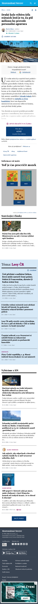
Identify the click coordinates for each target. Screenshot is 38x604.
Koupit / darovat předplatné (10, 577)
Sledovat (13, 72)
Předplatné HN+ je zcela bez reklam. (27, 212)
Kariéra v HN (5, 569)
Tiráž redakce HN (7, 563)
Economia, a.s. (14, 534)
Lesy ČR (18, 264)
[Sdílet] (32, 10)
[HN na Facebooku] (16, 544)
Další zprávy (19, 518)
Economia (5, 566)
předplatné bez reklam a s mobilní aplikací (23, 139)
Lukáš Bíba (31, 60)
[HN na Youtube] (27, 544)
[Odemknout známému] (36, 10)
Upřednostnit (26, 72)
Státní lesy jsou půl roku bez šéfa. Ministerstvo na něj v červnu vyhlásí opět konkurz (18, 236)
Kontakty (4, 560)
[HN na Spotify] (24, 544)
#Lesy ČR (6, 151)
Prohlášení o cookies (21, 563)
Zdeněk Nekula (25, 96)
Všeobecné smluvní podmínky (23, 569)
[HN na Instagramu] (18, 544)
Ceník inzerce (6, 572)
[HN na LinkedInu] (21, 544)
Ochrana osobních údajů (22, 560)
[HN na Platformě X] (13, 544)
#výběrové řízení (22, 151)
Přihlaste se (26, 146)
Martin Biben (10, 29)
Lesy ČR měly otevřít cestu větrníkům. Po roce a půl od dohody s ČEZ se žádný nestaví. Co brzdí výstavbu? (18, 324)
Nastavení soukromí (20, 566)
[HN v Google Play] (8, 553)
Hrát (12, 184)
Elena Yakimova (12, 450)
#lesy (13, 151)
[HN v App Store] (21, 553)
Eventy (4, 580)
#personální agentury (9, 155)
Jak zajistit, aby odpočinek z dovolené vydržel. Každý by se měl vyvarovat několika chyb (18, 456)
